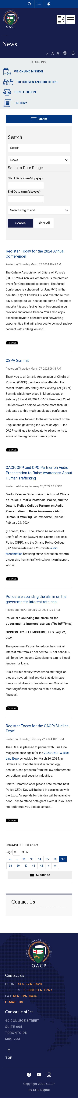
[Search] (29, 4)
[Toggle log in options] (49, 4)
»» (55, 865)
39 (18, 865)
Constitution (25, 92)
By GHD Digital (39, 1090)
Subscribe (43, 875)
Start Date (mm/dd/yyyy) (25, 178)
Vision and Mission (28, 71)
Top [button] (8, 1058)
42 (41, 865)
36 (55, 859)
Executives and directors (37, 82)
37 (62, 859)
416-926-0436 (25, 996)
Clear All (44, 223)
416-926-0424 (30, 984)
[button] (39, 4)
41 (33, 865)
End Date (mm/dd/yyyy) (24, 191)
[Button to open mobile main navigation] (70, 19)
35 (47, 859)
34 (39, 859)
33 (31, 859)
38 (10, 865)
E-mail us (14, 1002)
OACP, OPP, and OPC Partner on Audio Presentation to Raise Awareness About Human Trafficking (39, 472)
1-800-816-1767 (38, 990)
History (21, 103)
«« (10, 859)
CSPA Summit (17, 360)
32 (24, 859)
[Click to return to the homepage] (11, 19)
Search (20, 223)
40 (25, 865)
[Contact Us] (61, 19)
